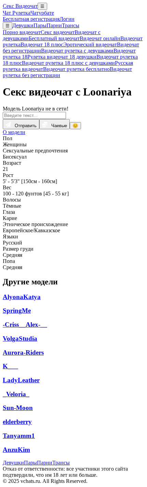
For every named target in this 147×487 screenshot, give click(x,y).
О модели (14, 132)
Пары (40, 25)
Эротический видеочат (90, 44)
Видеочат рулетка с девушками (77, 51)
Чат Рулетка (16, 13)
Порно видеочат (22, 32)
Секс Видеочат (20, 6)
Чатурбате (42, 13)
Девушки (23, 25)
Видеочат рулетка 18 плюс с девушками (68, 63)
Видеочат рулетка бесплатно (76, 69)
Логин (67, 19)
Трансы (70, 25)
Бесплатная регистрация (31, 19)
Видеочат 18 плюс (42, 44)
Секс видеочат (58, 32)
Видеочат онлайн (100, 38)
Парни (54, 25)
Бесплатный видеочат (54, 38)
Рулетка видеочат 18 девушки (61, 57)
